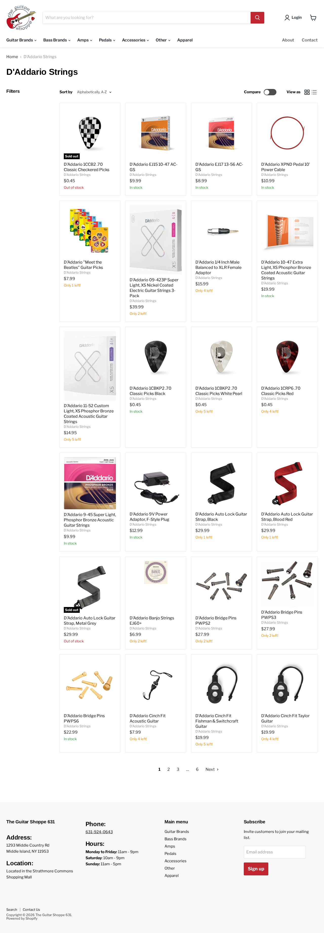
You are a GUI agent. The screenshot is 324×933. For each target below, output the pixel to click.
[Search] (257, 18)
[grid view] (307, 92)
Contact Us (31, 909)
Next (210, 769)
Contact (310, 40)
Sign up (256, 868)
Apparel (185, 40)
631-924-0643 (99, 832)
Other (162, 40)
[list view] (314, 92)
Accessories (134, 40)
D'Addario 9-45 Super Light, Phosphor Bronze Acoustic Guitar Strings (90, 520)
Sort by (65, 92)
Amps (83, 40)
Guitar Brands (20, 40)
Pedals (105, 40)
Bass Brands (55, 40)
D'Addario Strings (77, 175)
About (288, 40)
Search (11, 909)
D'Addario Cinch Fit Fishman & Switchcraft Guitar (216, 721)
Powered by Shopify (21, 918)
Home (12, 57)
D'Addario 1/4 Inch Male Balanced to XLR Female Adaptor (218, 267)
